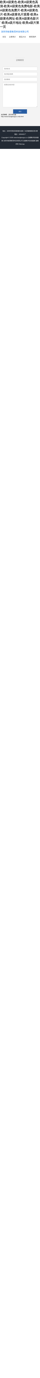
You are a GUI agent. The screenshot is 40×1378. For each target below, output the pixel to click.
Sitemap (22, 144)
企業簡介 (12, 37)
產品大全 (22, 37)
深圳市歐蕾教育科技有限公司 (15, 31)
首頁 (4, 37)
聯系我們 (32, 37)
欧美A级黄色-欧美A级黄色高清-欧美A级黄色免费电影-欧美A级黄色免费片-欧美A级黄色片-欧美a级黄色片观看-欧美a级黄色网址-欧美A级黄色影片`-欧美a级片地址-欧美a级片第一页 (20, 14)
